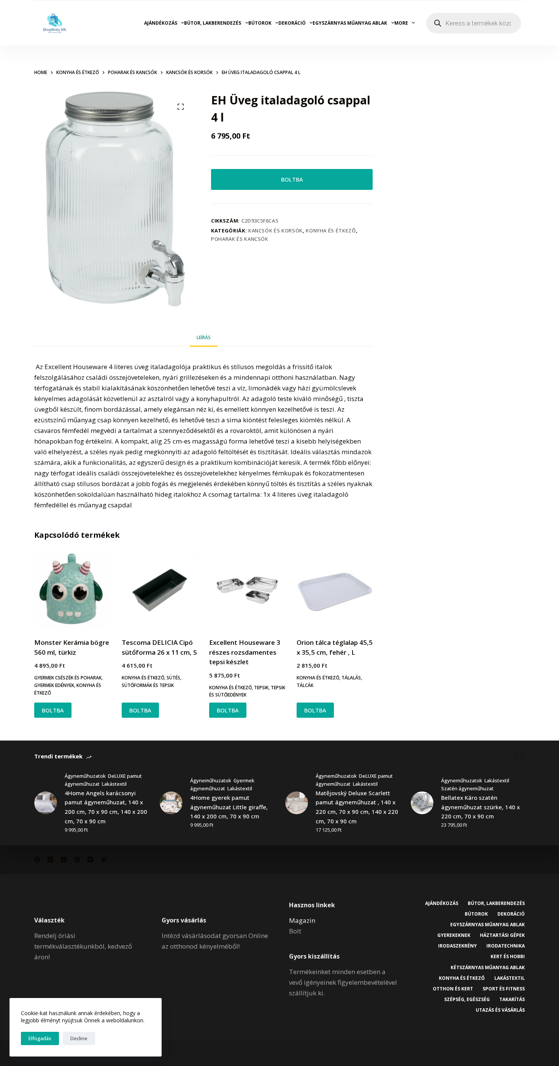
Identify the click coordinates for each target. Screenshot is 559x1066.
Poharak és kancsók (239, 238)
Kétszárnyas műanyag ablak (488, 968)
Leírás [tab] (204, 337)
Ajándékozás (160, 23)
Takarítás (512, 1000)
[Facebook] (37, 859)
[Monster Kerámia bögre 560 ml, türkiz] (72, 590)
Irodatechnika (505, 946)
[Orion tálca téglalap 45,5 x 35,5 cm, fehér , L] (335, 590)
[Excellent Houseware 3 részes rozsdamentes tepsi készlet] (247, 590)
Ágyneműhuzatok (85, 775)
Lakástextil (114, 783)
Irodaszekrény (457, 946)
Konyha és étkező (331, 230)
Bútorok (260, 23)
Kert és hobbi (508, 957)
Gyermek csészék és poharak (68, 677)
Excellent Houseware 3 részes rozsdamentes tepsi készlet (244, 652)
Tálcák (305, 685)
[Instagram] (64, 859)
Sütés (173, 677)
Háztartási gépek (502, 935)
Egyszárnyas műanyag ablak (350, 23)
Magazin (302, 920)
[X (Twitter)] (50, 859)
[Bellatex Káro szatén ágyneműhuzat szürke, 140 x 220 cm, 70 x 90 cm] (422, 802)
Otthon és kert (453, 989)
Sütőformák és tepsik (148, 685)
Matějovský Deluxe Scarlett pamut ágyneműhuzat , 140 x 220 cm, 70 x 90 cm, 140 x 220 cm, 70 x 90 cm (357, 807)
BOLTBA (292, 179)
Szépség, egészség (467, 1000)
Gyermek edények (54, 685)
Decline (78, 1038)
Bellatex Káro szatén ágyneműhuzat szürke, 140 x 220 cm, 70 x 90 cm (480, 807)
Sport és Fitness (504, 989)
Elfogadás (40, 1038)
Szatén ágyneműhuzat (467, 788)
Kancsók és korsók (275, 230)
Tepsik (261, 687)
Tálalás (351, 677)
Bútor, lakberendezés (212, 23)
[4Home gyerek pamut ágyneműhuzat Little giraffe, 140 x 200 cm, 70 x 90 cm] (171, 802)
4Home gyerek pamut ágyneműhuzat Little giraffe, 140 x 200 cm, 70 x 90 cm (229, 807)
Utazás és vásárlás (500, 1010)
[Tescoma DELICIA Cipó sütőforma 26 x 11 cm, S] (160, 590)
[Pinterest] (77, 859)
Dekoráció (292, 23)
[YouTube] (90, 859)
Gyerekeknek (453, 935)
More (401, 23)
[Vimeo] (103, 859)
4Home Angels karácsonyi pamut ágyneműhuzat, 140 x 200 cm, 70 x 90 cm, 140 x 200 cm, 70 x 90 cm (106, 807)
